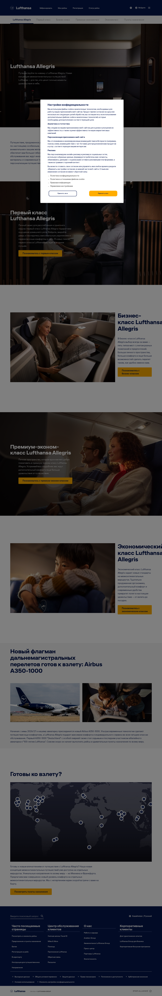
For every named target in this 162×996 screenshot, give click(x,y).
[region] (82, 151)
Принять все (63, 193)
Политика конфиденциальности (64, 176)
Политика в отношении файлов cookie (67, 179)
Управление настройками (61, 186)
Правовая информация (60, 183)
